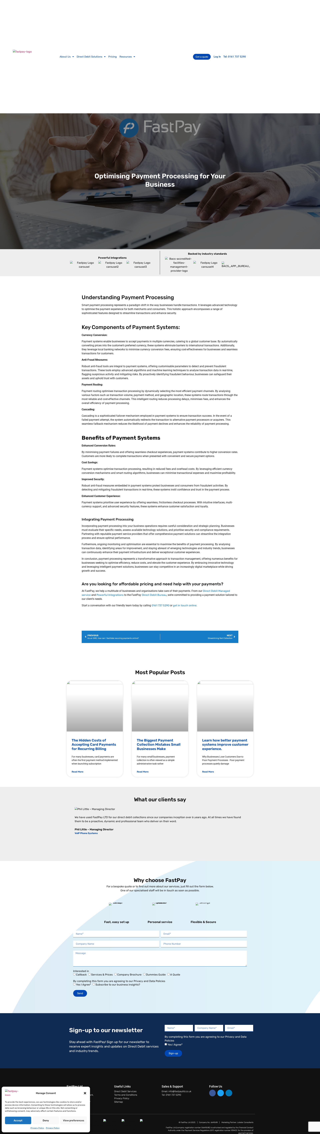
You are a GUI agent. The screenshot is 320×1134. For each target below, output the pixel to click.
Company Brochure (129, 974)
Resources (126, 56)
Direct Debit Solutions (89, 56)
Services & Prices (102, 974)
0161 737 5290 (160, 605)
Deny (46, 1120)
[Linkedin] (229, 1093)
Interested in (81, 971)
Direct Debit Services (125, 1091)
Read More (77, 771)
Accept (18, 1120)
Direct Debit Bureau (154, 594)
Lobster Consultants (245, 1122)
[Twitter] (220, 1093)
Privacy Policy (37, 1128)
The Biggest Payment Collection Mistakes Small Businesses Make (158, 744)
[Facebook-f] (212, 1093)
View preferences (73, 1120)
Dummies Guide (156, 974)
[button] (85, 1093)
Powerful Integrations (110, 594)
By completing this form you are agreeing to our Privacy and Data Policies (119, 981)
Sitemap (118, 1101)
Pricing (112, 56)
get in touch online (184, 605)
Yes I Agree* (83, 984)
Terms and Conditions (125, 1095)
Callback (81, 974)
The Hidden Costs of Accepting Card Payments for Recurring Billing (94, 744)
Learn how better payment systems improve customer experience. (225, 744)
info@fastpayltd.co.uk (179, 1091)
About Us (65, 56)
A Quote (175, 974)
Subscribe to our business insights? (118, 984)
